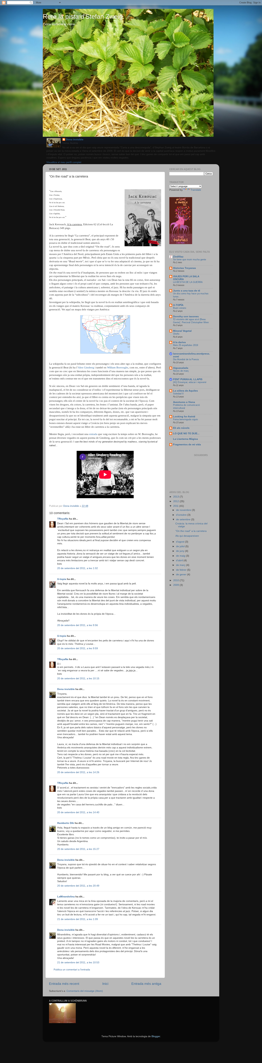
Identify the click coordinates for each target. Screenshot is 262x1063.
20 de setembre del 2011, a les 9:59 (77, 648)
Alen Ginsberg (86, 367)
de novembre (184, 510)
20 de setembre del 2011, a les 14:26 (78, 772)
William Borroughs (117, 367)
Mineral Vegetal (182, 331)
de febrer (181, 570)
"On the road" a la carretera (191, 531)
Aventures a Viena (184, 402)
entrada (93, 434)
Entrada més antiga (146, 984)
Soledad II (178, 393)
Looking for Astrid (184, 416)
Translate (196, 190)
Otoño (176, 333)
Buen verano (179, 308)
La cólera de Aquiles (185, 390)
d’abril (180, 560)
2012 (176, 501)
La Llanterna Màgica (185, 439)
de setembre (183, 519)
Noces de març (181, 370)
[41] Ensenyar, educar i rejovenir (189, 382)
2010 (176, 580)
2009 (176, 585)
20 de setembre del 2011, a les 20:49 (78, 885)
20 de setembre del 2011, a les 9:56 (77, 625)
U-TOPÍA (178, 305)
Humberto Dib (65, 823)
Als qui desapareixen (187, 536)
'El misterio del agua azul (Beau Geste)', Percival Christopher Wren (191, 321)
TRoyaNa (62, 518)
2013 (176, 496)
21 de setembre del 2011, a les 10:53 (78, 962)
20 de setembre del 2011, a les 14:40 (78, 812)
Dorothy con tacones (186, 316)
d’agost (180, 541)
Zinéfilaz (178, 256)
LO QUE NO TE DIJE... (186, 433)
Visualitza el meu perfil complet (63, 162)
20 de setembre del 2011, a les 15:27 (78, 849)
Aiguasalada (180, 368)
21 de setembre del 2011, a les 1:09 (77, 919)
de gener (181, 574)
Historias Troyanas (184, 268)
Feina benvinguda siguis (185, 419)
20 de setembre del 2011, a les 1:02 (77, 568)
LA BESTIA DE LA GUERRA (188, 282)
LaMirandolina (66, 896)
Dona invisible (74, 139)
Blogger (155, 1036)
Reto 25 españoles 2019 (185, 345)
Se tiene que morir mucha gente (189, 259)
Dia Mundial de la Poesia (186, 359)
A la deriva (179, 342)
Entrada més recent (64, 984)
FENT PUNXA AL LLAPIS (187, 379)
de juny (180, 551)
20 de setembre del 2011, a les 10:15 (78, 678)
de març (181, 565)
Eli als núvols (181, 428)
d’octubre (181, 515)
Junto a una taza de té (186, 290)
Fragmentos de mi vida (187, 444)
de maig (181, 555)
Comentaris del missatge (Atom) (84, 991)
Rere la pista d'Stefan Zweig (83, 16)
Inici (105, 984)
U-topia (61, 579)
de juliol (180, 546)
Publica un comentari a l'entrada (72, 969)
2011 (176, 506)
